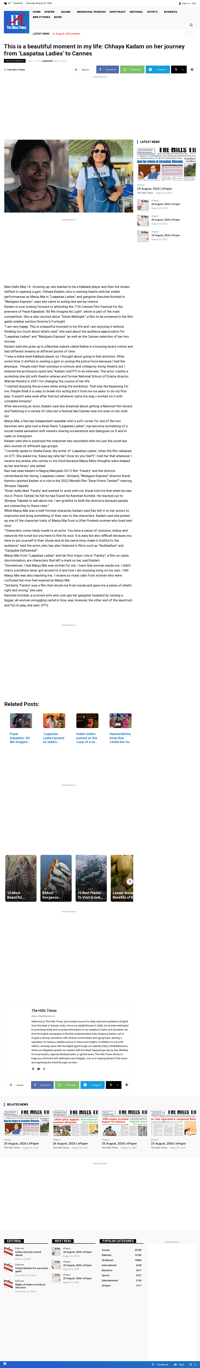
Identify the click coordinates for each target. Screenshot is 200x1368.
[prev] (187, 33)
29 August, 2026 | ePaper (66, 33)
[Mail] (38, 1068)
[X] (44, 1068)
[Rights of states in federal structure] (8, 1284)
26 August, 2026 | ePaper (165, 204)
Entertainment (14, 60)
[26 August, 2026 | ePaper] (143, 205)
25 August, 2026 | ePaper (165, 219)
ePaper (141, 185)
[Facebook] (32, 1068)
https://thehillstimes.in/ (43, 1016)
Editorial (14, 1241)
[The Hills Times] (16, 21)
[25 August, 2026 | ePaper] (143, 221)
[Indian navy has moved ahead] (8, 1251)
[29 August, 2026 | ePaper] (166, 164)
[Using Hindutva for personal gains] (8, 1267)
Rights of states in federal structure (30, 1286)
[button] (191, 25)
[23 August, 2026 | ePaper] (143, 236)
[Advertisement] (100, 106)
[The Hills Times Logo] (18, 1364)
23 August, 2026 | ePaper (165, 235)
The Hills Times (16, 69)
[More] (192, 69)
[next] (193, 33)
